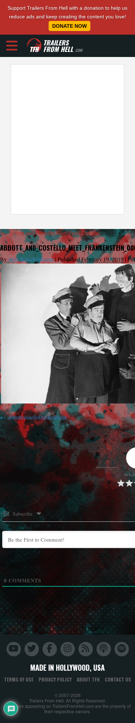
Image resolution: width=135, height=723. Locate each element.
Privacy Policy (55, 679)
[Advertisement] (67, 139)
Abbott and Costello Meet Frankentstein (50, 233)
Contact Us (118, 679)
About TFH (88, 679)
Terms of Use (18, 679)
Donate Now (69, 26)
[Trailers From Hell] (34, 45)
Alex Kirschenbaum (31, 259)
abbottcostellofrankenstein (37, 417)
